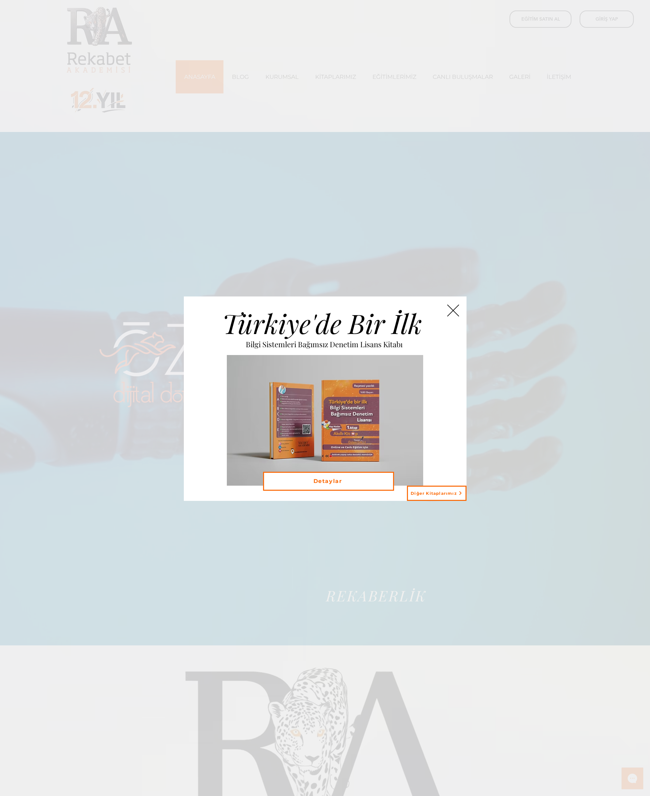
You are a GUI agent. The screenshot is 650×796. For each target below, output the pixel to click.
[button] (453, 310)
